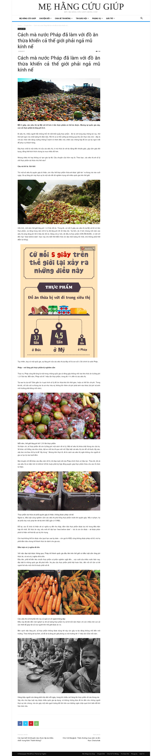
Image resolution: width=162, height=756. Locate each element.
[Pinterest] (31, 723)
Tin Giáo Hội (81, 18)
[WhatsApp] (36, 723)
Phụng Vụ (96, 18)
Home (20, 25)
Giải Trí (109, 18)
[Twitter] (25, 723)
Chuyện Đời (44, 18)
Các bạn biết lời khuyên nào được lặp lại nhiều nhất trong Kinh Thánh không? (35, 739)
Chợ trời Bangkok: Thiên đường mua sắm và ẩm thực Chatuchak (81, 739)
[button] (141, 18)
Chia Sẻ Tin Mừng (63, 18)
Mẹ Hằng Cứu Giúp (27, 18)
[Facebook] (20, 723)
